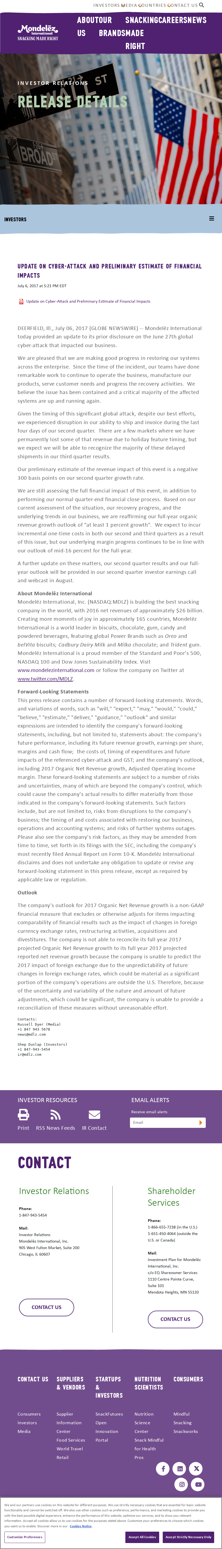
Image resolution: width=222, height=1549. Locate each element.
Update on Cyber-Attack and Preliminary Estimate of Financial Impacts (88, 301)
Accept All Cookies (142, 1537)
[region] (111, 1523)
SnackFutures (109, 1414)
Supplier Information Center (69, 1423)
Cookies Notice (81, 1526)
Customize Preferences (24, 1537)
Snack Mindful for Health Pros (149, 1449)
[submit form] (200, 1123)
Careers (173, 19)
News (197, 19)
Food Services (71, 1440)
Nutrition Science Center (144, 1423)
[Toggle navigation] (212, 219)
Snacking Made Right (141, 32)
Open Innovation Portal (107, 1431)
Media (129, 5)
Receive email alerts (149, 1112)
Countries (152, 5)
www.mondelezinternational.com (56, 670)
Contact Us (182, 5)
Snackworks (186, 1431)
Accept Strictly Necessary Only (188, 1537)
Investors (106, 5)
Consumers (29, 1414)
